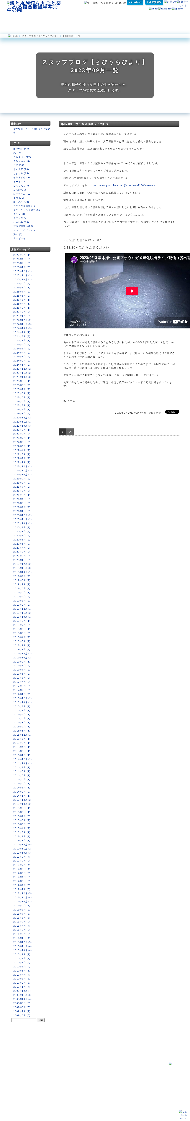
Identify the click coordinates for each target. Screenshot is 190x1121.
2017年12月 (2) (22, 653)
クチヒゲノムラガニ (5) (26, 210)
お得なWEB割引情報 (17, 1083)
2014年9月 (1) (21, 767)
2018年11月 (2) (22, 613)
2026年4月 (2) (21, 259)
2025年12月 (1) (22, 271)
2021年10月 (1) (22, 474)
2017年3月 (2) (21, 686)
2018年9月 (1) (21, 621)
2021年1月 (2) (21, 511)
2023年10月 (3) (22, 377)
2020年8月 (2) (21, 531)
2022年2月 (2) (21, 458)
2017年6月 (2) (21, 674)
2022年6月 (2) (21, 442)
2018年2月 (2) (21, 645)
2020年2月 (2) (21, 556)
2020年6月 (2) (21, 539)
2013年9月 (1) (21, 808)
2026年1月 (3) (21, 267)
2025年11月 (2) (22, 275)
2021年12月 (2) (22, 466)
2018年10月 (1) (22, 617)
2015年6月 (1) (21, 739)
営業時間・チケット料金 (20, 1092)
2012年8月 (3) (21, 861)
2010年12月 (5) (22, 942)
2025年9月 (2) (21, 283)
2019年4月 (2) (21, 596)
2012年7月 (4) (21, 865)
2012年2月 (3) (21, 885)
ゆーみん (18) (21, 202)
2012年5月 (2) (21, 873)
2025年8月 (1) (21, 287)
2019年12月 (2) (22, 564)
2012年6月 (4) (21, 869)
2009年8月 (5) (21, 1007)
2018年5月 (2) (21, 633)
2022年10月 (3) (22, 426)
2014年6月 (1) (21, 775)
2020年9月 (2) (21, 527)
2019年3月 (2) (21, 600)
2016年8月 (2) (21, 706)
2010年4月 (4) (21, 975)
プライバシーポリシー (128, 1090)
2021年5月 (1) (21, 495)
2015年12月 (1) (22, 735)
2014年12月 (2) (22, 759)
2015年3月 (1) (21, 751)
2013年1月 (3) (21, 840)
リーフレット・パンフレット (131, 1081)
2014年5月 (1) (21, 779)
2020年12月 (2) (22, 515)
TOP (70, 431)
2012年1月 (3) (21, 889)
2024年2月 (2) (21, 360)
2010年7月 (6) (21, 962)
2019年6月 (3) (21, 588)
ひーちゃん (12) (22, 194)
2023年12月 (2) (22, 369)
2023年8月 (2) (21, 385)
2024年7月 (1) (21, 340)
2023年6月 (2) (21, 393)
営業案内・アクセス (172, 18)
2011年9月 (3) (21, 905)
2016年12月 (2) (22, 698)
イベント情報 (14, 1079)
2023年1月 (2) (21, 413)
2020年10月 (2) (22, 523)
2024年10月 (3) (22, 328)
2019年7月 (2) (21, 584)
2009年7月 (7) (21, 1011)
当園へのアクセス (17, 1099)
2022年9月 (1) (21, 430)
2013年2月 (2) (21, 836)
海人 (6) (18, 234)
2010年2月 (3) (21, 983)
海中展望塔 (53, 18)
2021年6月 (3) (21, 491)
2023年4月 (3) (21, 401)
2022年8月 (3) (21, 434)
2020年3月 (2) (21, 552)
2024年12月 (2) (22, 320)
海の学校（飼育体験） (129, 1069)
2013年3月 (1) (21, 832)
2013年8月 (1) (21, 812)
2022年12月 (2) (22, 417)
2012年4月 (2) (21, 877)
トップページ (14, 1065)
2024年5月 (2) (21, 348)
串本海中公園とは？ (17, 1070)
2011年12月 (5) (22, 893)
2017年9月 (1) (21, 661)
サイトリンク (124, 1094)
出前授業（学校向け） (129, 1077)
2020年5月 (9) (21, 544)
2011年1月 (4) (21, 938)
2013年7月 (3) (21, 816)
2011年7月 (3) (21, 914)
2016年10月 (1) (22, 702)
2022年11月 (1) (22, 421)
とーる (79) (20, 181)
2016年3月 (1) (21, 722)
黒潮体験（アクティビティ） (132, 1073)
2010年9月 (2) (21, 954)
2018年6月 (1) (21, 629)
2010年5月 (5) (21, 970)
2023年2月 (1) (21, 409)
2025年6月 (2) (21, 296)
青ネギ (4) (19, 238)
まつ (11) (18, 198)
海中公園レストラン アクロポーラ (103, 18)
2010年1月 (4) (21, 987)
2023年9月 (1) (21, 381)
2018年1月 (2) (21, 649)
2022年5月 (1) (21, 446)
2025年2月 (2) (21, 312)
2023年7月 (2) (21, 389)
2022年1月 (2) (21, 462)
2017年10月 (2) (22, 657)
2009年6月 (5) (21, 1015)
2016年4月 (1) (21, 718)
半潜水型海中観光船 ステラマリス (77, 18)
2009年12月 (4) (22, 991)
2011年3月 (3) (21, 930)
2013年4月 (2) (21, 828)
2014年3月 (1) (21, 787)
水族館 (35, 18)
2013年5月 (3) (21, 824)
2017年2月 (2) (21, 690)
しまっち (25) (21, 173)
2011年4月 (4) (21, 926)
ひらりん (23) (21, 185)
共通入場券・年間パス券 (20, 1095)
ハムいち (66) (21, 222)
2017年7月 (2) (21, 669)
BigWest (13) (21, 149)
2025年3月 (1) (21, 308)
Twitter (121, 1085)
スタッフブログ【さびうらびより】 (40, 36)
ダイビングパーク (130, 18)
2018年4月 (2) (21, 637)
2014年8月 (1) (21, 771)
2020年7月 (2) (21, 535)
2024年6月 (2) (21, 344)
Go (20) (18, 153)
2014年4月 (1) (21, 783)
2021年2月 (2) (21, 507)
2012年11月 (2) (22, 848)
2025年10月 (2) (22, 279)
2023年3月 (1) (21, 405)
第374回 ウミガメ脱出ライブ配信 (85, 124)
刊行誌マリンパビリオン (91, 1081)
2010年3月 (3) (21, 978)
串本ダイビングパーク (88, 1065)
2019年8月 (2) (21, 580)
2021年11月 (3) (22, 470)
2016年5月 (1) (21, 714)
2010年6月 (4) (21, 966)
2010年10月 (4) (22, 950)
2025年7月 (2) (21, 291)
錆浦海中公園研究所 (87, 1070)
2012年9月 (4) (21, 857)
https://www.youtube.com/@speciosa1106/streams (122, 185)
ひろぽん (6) (20, 189)
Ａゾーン (45, 1077)
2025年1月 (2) (21, 316)
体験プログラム (152, 18)
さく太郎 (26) (21, 169)
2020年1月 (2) (21, 560)
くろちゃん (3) (21, 161)
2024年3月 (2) (21, 356)
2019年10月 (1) (22, 572)
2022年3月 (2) (21, 454)
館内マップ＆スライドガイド (54, 1074)
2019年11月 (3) (22, 568)
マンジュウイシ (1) (24, 230)
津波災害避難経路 (86, 1085)
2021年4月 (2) (21, 499)
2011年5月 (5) (21, 922)
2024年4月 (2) (21, 352)
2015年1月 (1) (21, 755)
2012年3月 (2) (21, 881)
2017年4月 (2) (21, 682)
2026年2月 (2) (21, 263)
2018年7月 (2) (21, 625)
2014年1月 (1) (21, 796)
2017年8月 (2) (21, 665)
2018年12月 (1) (22, 609)
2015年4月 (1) (21, 747)
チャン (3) (19, 214)
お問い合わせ (14, 1074)
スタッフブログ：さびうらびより (95, 1074)
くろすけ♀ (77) (22, 157)
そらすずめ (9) (21, 177)
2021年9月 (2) (21, 478)
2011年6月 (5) (21, 918)
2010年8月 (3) (21, 958)
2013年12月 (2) (22, 800)
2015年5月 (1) (21, 743)
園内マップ (17, 18)
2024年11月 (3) (22, 324)
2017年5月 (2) (21, 678)
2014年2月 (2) (21, 791)
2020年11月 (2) (22, 519)
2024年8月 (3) (21, 336)
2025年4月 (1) (21, 304)
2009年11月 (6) (22, 995)
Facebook (84, 1077)
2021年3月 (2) (21, 503)
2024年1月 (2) (21, 365)
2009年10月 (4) (22, 999)
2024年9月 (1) (21, 332)
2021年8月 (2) (21, 482)
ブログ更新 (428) (23, 226)
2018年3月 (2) (21, 641)
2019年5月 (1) (21, 592)
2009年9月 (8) (21, 1003)
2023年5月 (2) (21, 397)
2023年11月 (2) (22, 373)
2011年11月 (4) (22, 897)
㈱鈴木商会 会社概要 (128, 1099)
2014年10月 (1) (22, 763)
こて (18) (18, 165)
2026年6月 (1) (21, 255)
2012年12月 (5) (22, 844)
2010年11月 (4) (22, 946)
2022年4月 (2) (21, 450)
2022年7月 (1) (21, 438)
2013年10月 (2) (22, 804)
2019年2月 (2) (21, 605)
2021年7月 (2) (21, 487)
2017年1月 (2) (21, 694)
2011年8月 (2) (21, 909)
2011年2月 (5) (21, 934)
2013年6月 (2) (21, 820)
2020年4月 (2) (21, 548)
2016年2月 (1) (21, 726)
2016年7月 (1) (21, 710)
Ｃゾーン (45, 1085)
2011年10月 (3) (22, 901)
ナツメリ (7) (20, 218)
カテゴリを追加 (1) (24, 206)
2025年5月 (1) (21, 300)
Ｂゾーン (45, 1081)
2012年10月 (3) (22, 853)
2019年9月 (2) (21, 576)
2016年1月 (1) (21, 730)
